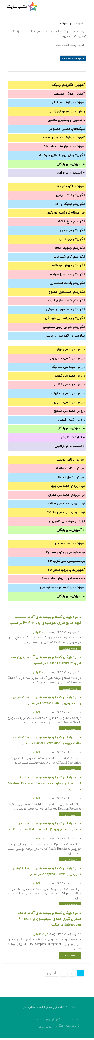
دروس (71, 349)
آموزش (70, 459)
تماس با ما (45, 1027)
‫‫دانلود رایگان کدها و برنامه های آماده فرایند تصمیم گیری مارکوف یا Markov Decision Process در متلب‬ (44, 783)
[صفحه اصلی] (23, 6)
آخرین (51, 973)
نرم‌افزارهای (68, 486)
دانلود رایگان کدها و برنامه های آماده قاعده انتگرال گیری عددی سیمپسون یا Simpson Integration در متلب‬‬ (49, 919)
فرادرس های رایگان (68, 1026)
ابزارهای (67, 521)
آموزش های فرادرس (47, 1020)
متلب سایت (76, 1020)
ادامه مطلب (70, 649)
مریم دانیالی (40, 632)
